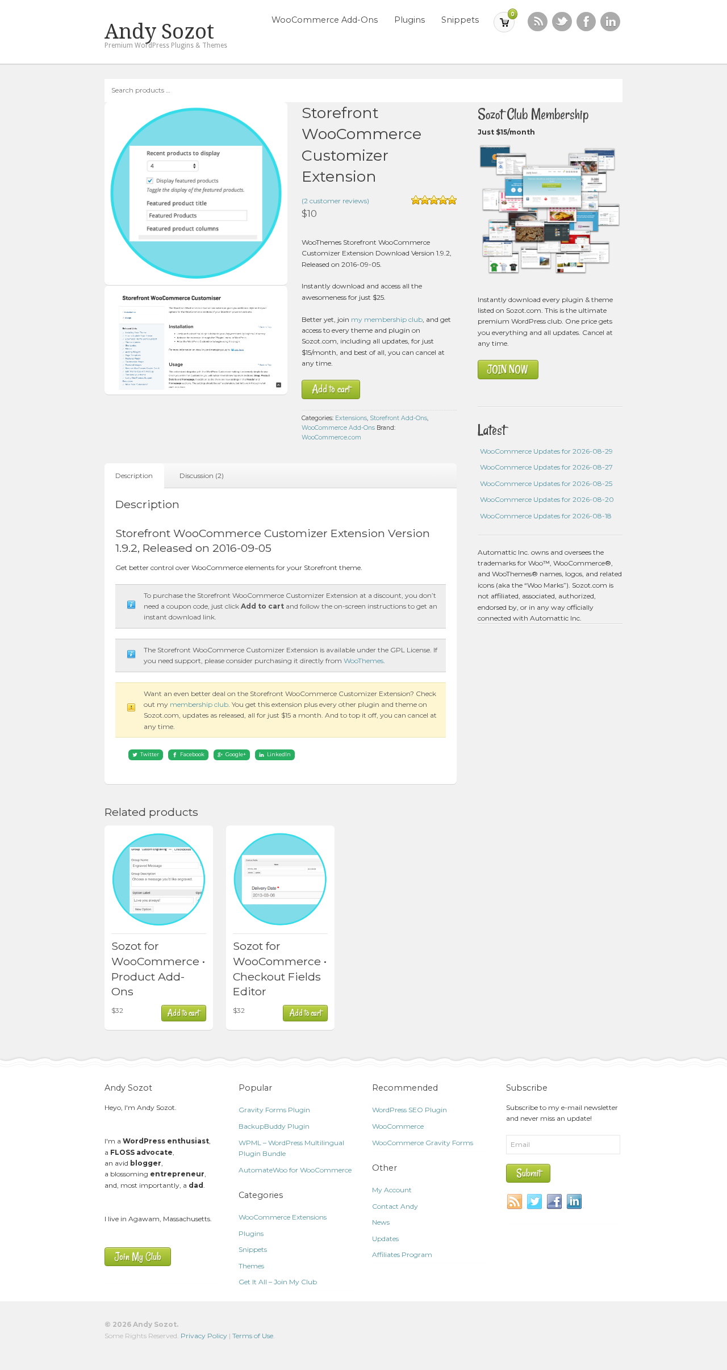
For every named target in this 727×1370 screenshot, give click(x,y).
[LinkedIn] (575, 1202)
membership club (199, 704)
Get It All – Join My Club (278, 1281)
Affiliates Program (402, 1254)
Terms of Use (252, 1335)
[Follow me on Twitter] (562, 22)
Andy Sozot (159, 32)
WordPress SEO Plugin (409, 1109)
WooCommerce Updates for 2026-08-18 (546, 516)
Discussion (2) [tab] (201, 475)
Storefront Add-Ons (398, 418)
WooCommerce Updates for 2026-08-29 (546, 451)
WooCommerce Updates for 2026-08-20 (547, 499)
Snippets (460, 20)
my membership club (387, 319)
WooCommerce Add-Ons (324, 20)
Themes (251, 1266)
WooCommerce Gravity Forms (422, 1142)
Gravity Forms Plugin (274, 1109)
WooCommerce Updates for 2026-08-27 (546, 467)
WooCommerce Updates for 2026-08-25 (546, 483)
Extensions (351, 418)
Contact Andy (395, 1206)
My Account (392, 1189)
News (381, 1222)
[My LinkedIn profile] (610, 22)
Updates (385, 1238)
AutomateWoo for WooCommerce (295, 1170)
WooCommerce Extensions (283, 1217)
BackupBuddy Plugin (274, 1126)
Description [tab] (134, 475)
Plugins (409, 20)
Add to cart (331, 389)
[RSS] (538, 22)
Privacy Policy (204, 1335)
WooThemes (363, 660)
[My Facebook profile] (586, 22)
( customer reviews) (335, 200)
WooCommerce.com (331, 437)
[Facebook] (555, 1202)
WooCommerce (398, 1126)
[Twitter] (535, 1202)
